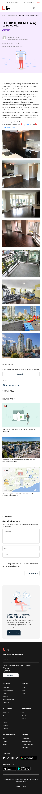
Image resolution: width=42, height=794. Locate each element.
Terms (24, 786)
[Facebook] (4, 385)
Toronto (5, 725)
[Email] (18, 385)
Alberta (5, 722)
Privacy (18, 786)
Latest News (25, 738)
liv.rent (20, 620)
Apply (24, 690)
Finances (5, 696)
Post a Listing (14, 633)
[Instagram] (8, 758)
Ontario (5, 716)
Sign (23, 693)
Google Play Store (8, 127)
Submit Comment (32, 573)
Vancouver (6, 712)
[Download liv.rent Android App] (23, 769)
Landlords (6, 683)
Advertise (6, 687)
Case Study (25, 747)
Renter (7, 670)
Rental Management (8, 699)
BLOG (39, 2)
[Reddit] (9, 385)
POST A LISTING (28, 2)
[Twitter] (7, 385)
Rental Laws (26, 709)
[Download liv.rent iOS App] (9, 769)
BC (23, 712)
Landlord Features (27, 744)
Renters (25, 683)
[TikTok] (17, 758)
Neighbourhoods (9, 734)
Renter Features (27, 741)
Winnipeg (5, 728)
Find (23, 687)
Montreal (5, 719)
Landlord (8, 668)
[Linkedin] (12, 385)
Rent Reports (7, 709)
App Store (26, 125)
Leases (5, 693)
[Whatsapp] (15, 385)
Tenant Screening (8, 690)
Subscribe (20, 374)
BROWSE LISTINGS (12, 2)
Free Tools (6, 702)
